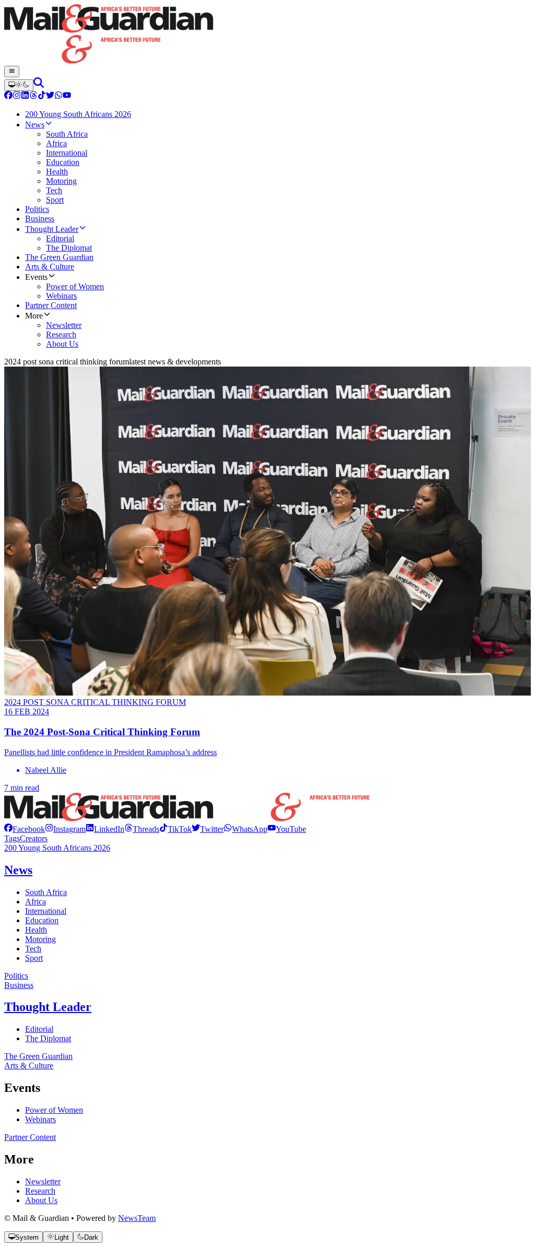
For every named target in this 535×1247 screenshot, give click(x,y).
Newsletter (43, 1181)
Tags (12, 838)
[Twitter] (50, 96)
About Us (41, 1200)
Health (36, 929)
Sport (34, 958)
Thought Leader (47, 1007)
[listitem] (24, 829)
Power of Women (54, 1109)
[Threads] (33, 96)
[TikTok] (42, 96)
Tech (33, 948)
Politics (16, 975)
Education (42, 920)
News (18, 870)
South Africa (46, 892)
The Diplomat (48, 1038)
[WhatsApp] (58, 96)
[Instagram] (17, 96)
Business (18, 985)
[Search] (38, 84)
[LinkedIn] (25, 96)
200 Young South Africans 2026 (57, 847)
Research (40, 1190)
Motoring (40, 939)
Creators (34, 838)
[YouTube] (67, 96)
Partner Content (30, 1137)
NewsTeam (137, 1218)
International (45, 911)
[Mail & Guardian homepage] (267, 35)
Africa (35, 901)
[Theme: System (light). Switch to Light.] (18, 85)
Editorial (39, 1029)
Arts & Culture (28, 1065)
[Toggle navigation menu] (11, 71)
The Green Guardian (38, 1056)
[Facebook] (8, 96)
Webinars (40, 1119)
